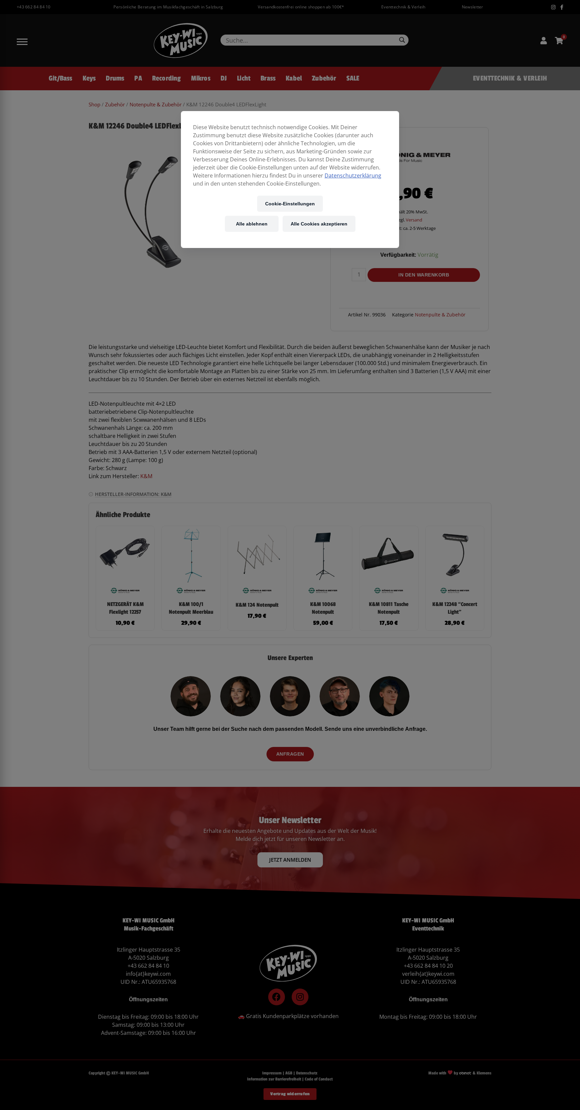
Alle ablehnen (252, 223)
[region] (290, 179)
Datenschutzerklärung (353, 175)
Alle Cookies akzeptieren (319, 223)
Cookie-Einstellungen (290, 203)
